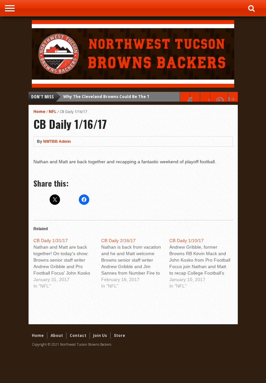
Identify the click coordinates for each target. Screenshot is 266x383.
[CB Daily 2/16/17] (135, 263)
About (57, 335)
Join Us (100, 335)
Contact (78, 335)
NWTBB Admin (57, 141)
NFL (52, 111)
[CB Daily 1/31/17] (67, 263)
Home (39, 111)
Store (119, 335)
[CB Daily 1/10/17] (203, 263)
